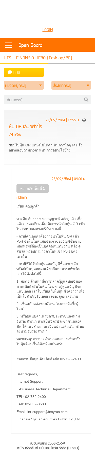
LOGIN (48, 29)
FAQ (16, 72)
